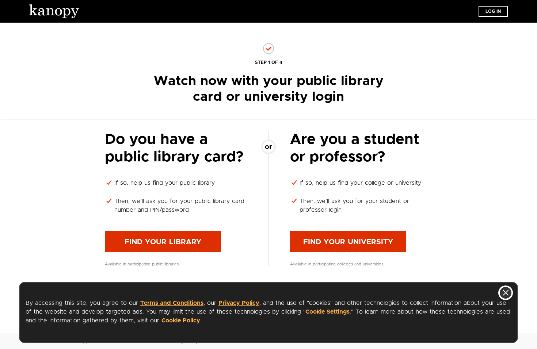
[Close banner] (505, 293)
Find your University (348, 242)
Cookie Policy (180, 320)
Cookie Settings (327, 312)
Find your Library (163, 242)
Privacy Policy (238, 303)
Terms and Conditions (171, 303)
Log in (493, 11)
